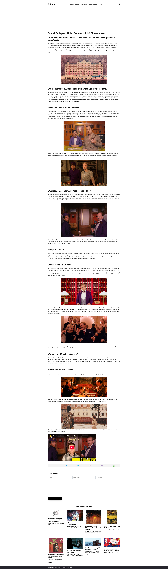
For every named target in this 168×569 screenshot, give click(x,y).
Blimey (51, 4)
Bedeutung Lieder (93, 4)
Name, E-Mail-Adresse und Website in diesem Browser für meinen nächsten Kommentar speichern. (67, 494)
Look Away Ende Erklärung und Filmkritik (74, 551)
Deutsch (101, 4)
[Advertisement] (84, 21)
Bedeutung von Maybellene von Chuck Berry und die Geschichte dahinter (55, 520)
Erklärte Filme (84, 4)
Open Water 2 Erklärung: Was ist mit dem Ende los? (93, 548)
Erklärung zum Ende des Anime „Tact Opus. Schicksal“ (112, 549)
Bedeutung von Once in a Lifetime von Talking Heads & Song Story (93, 528)
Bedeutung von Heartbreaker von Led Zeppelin (74, 523)
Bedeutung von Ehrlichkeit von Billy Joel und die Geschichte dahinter (56, 556)
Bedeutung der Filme (74, 4)
